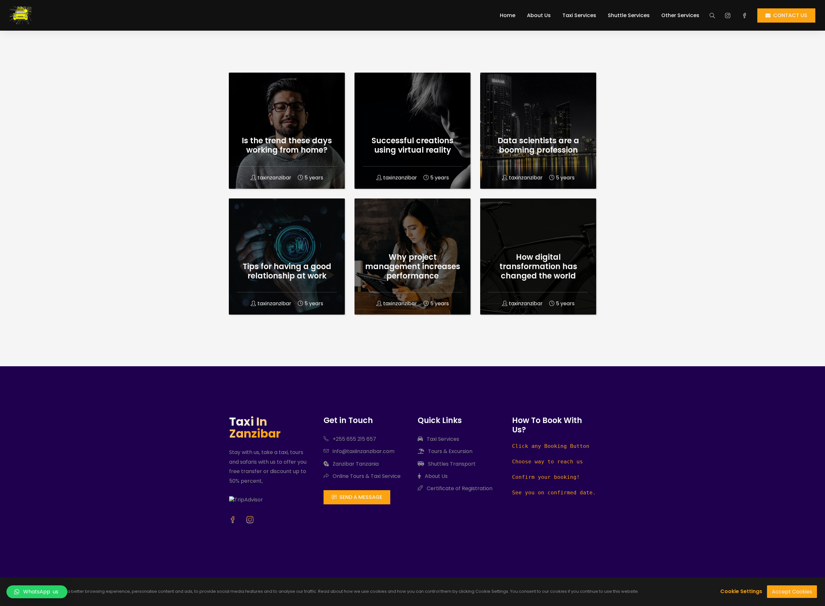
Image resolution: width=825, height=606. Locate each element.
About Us (539, 15)
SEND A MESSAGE (360, 497)
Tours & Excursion (449, 451)
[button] (36, 591)
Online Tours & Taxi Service (366, 476)
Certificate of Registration (458, 488)
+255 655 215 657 (353, 439)
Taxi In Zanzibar (255, 427)
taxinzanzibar (274, 178)
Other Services (680, 15)
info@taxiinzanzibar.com (362, 451)
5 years (314, 178)
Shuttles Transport (451, 464)
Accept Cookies (792, 591)
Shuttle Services (629, 15)
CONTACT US (790, 15)
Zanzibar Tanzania (355, 464)
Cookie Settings (741, 591)
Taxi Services (579, 15)
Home (507, 15)
